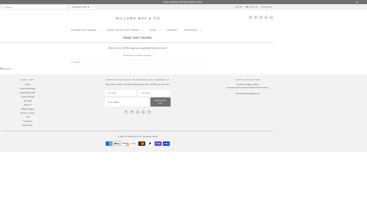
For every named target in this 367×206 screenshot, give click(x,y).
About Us (27, 104)
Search (27, 84)
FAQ (27, 117)
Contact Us (27, 121)
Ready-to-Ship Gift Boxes (124, 30)
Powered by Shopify (150, 136)
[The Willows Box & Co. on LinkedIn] (266, 17)
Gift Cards (28, 100)
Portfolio (191, 30)
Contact (172, 30)
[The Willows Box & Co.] (137, 19)
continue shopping (143, 55)
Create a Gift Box (27, 96)
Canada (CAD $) (81, 7)
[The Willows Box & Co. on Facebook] (250, 17)
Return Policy (28, 125)
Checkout (266, 7)
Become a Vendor (28, 113)
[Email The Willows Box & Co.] (271, 17)
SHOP (154, 30)
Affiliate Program (27, 109)
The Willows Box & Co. (133, 136)
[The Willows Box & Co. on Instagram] (261, 17)
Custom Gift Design (84, 30)
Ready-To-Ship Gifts (27, 92)
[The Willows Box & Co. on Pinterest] (256, 17)
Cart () (252, 7)
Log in (238, 7)
